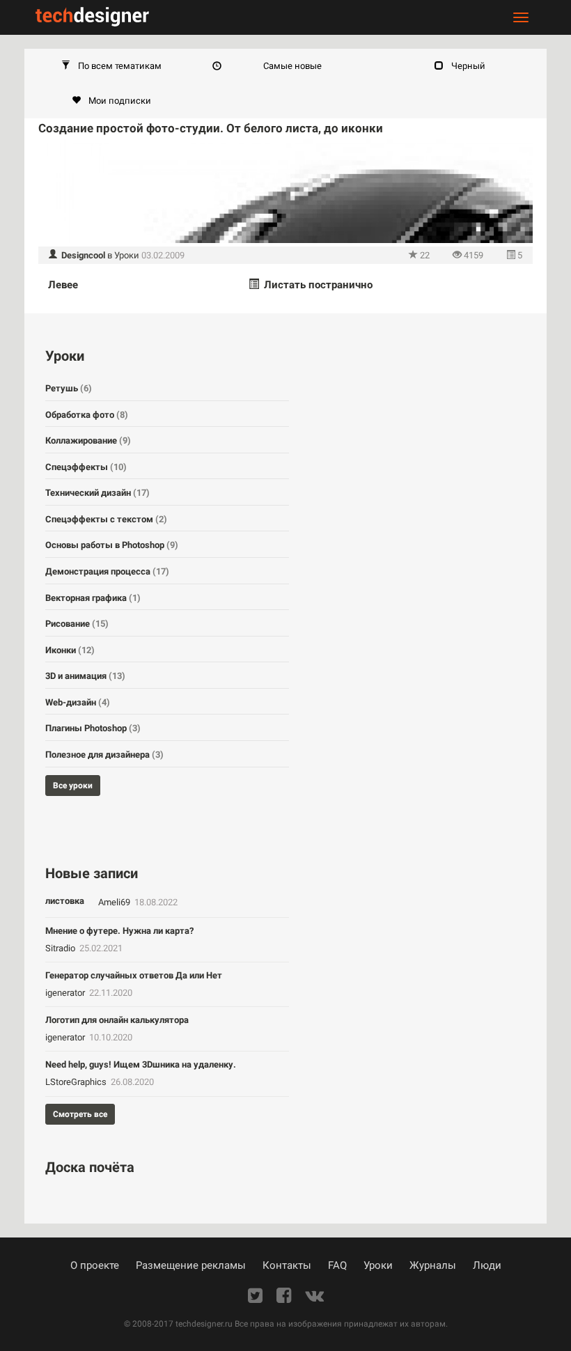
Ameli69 (115, 902)
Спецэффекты (86, 467)
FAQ (337, 1265)
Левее (63, 285)
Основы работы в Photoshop (111, 545)
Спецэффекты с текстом (106, 519)
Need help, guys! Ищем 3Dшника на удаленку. (140, 1064)
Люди (487, 1265)
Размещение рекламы (191, 1265)
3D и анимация (85, 676)
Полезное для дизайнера (104, 754)
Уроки (126, 255)
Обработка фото (86, 414)
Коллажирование (88, 440)
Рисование (77, 623)
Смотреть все (80, 1114)
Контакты (287, 1265)
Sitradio (61, 948)
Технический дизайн (97, 492)
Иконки (70, 650)
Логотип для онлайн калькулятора (117, 1020)
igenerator (66, 992)
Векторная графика (93, 598)
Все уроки (73, 785)
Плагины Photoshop (93, 728)
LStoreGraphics (77, 1082)
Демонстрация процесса (107, 571)
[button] (111, 66)
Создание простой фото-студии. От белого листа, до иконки (210, 128)
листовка (64, 901)
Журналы (432, 1265)
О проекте (94, 1265)
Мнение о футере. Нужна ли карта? (119, 931)
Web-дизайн (77, 702)
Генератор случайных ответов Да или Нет (133, 975)
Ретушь (68, 388)
